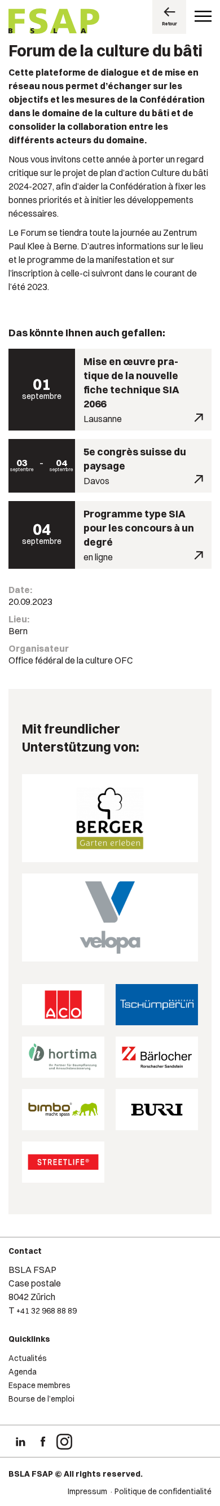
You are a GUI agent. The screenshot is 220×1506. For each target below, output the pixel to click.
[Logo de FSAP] (53, 22)
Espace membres (39, 1385)
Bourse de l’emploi (41, 1399)
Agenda (22, 1372)
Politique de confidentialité (163, 1491)
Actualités (27, 1358)
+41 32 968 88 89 (46, 1311)
